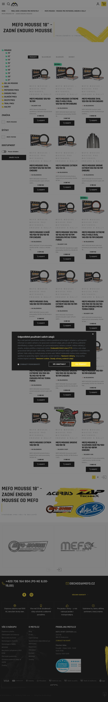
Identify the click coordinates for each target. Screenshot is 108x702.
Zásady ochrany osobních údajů (61, 358)
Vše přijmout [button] (80, 364)
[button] (29, 364)
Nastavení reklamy (68, 356)
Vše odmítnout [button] (59, 364)
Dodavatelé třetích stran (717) (61, 348)
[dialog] (54, 351)
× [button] (93, 334)
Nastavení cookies (42, 358)
